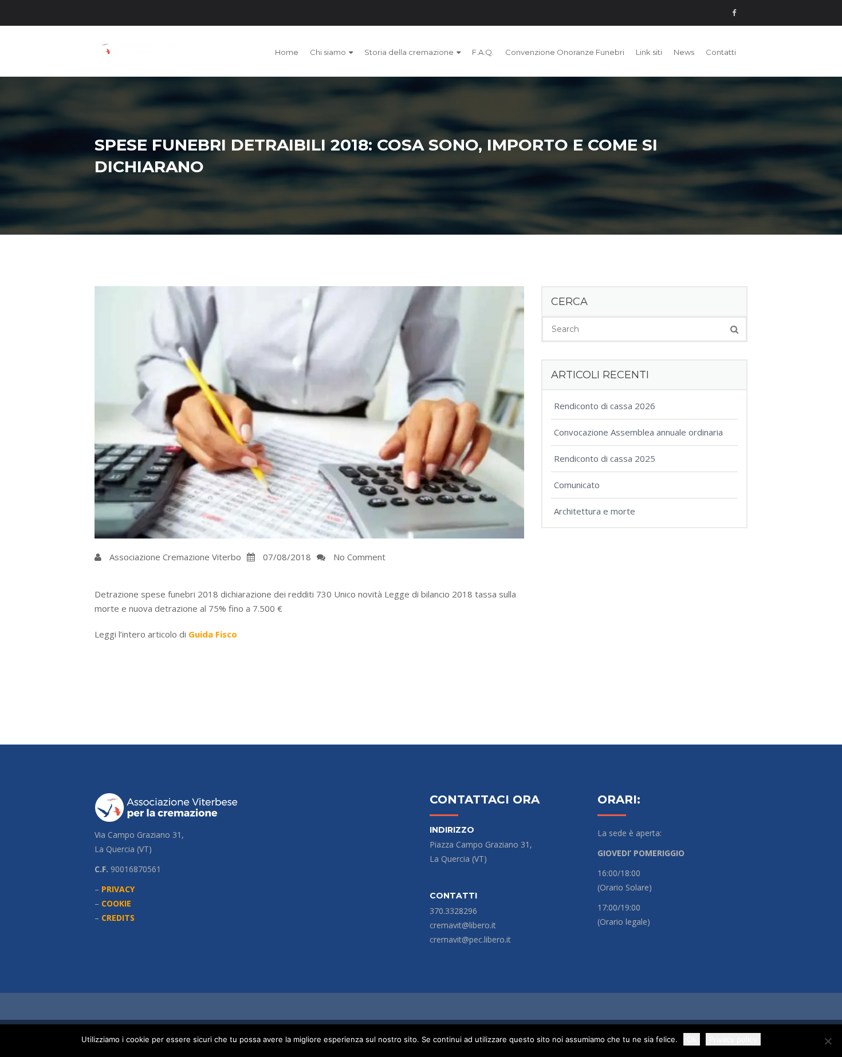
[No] (827, 1041)
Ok (692, 1039)
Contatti (721, 52)
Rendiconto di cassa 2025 (604, 458)
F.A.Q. (483, 52)
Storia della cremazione (409, 52)
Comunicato (577, 484)
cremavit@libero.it (463, 925)
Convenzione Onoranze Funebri (564, 52)
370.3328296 (453, 910)
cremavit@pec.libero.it (470, 939)
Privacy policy (733, 1039)
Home (286, 52)
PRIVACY (118, 889)
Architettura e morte (594, 511)
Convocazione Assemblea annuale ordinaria (638, 432)
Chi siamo (328, 52)
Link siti (649, 52)
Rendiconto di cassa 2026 (604, 405)
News (684, 52)
